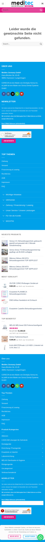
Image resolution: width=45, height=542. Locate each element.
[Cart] (42, 3)
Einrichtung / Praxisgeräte (11, 448)
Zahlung (5, 399)
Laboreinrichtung (8, 456)
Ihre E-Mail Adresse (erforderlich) (13, 123)
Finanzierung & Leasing (10, 407)
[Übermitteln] (41, 10)
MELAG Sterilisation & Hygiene (13, 460)
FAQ (3, 424)
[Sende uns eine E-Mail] (13, 94)
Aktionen (5, 436)
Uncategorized (7, 468)
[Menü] (3, 3)
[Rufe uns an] (17, 94)
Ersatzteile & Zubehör (10, 452)
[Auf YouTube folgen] (22, 94)
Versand (5, 403)
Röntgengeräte (7, 464)
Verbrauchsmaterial (9, 472)
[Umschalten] (4, 195)
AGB (3, 415)
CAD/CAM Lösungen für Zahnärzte (15, 440)
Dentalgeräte (6, 444)
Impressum (6, 420)
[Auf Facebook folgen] (4, 94)
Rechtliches (6, 411)
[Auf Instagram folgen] (8, 94)
